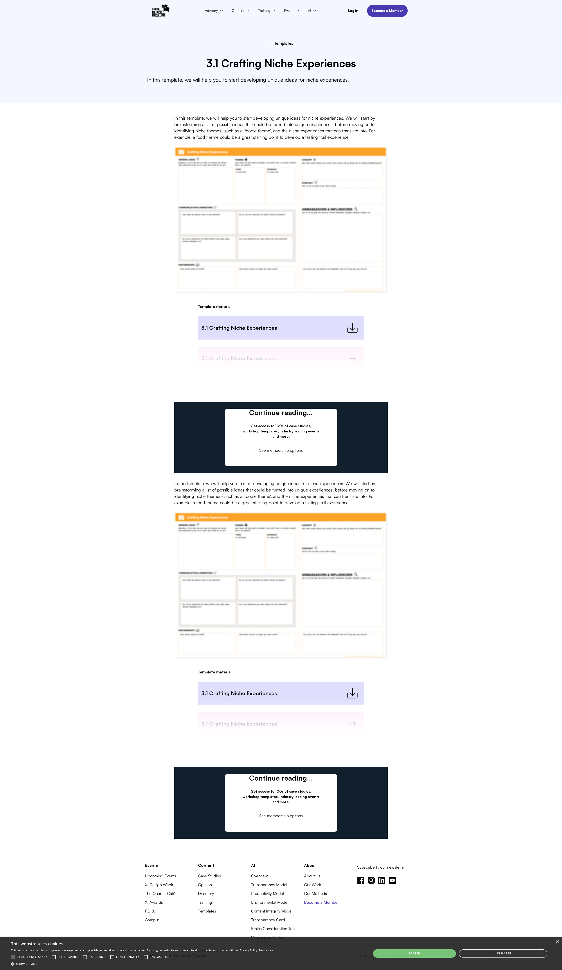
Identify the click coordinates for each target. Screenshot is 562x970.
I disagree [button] (503, 953)
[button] (215, 11)
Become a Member (387, 10)
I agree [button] (414, 953)
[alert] (281, 953)
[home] (160, 10)
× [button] (557, 941)
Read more (266, 950)
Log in (353, 10)
